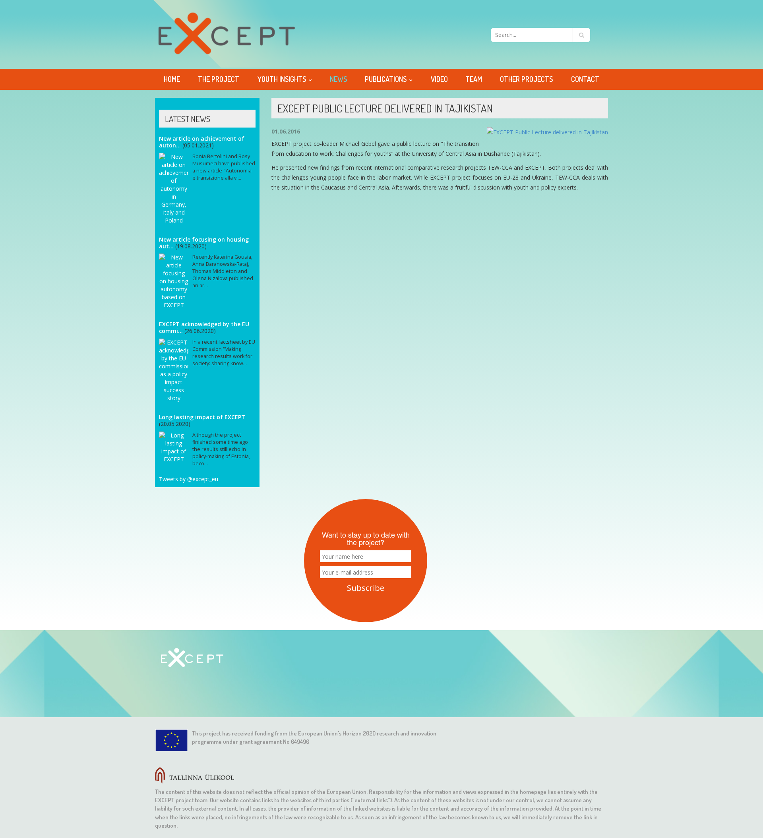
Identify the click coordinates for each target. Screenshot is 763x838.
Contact (585, 79)
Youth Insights (282, 79)
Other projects (526, 79)
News (338, 79)
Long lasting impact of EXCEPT (202, 417)
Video (439, 79)
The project (218, 79)
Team (473, 79)
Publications (386, 79)
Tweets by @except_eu (188, 479)
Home (172, 79)
